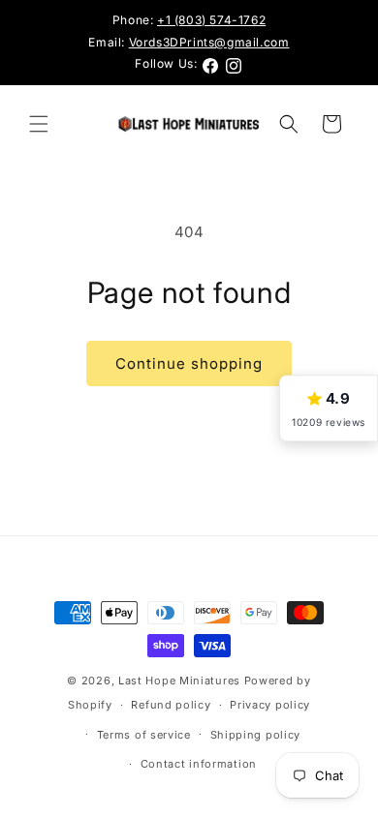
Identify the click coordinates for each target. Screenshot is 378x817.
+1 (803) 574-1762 (211, 20)
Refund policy (170, 704)
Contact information (199, 764)
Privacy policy (270, 704)
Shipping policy (255, 734)
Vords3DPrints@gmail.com (209, 42)
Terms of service (144, 734)
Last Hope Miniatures (179, 680)
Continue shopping (189, 363)
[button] (38, 124)
